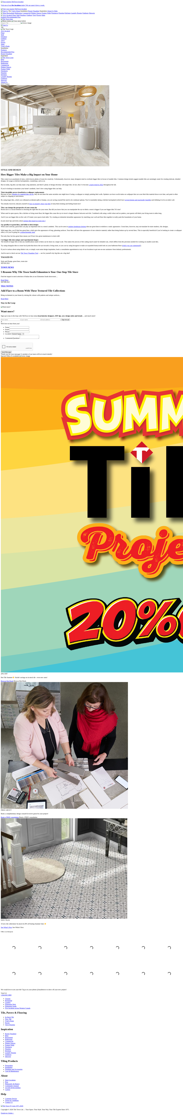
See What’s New (6, 927)
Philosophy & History (12, 1084)
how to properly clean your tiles (40, 204)
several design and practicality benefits (138, 200)
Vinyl (34, 15)
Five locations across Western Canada (17, 1008)
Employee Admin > (7, 1113)
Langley (8, 1002)
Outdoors (85, 13)
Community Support (12, 1086)
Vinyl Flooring (10, 1025)
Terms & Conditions (12, 1100)
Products (4, 17)
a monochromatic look (27, 232)
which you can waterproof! (131, 245)
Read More (4, 280)
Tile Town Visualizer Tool (29, 253)
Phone (7, 332)
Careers (7, 1090)
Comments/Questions (12, 338)
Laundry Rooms (76, 13)
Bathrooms (18, 13)
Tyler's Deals (15, 11)
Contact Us (9, 1102)
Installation (8, 1067)
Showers (92, 13)
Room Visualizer (33, 11)
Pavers (39, 15)
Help (56, 11)
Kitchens (68, 13)
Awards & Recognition (13, 1088)
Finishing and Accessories (13, 1069)
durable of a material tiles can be (23, 194)
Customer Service (11, 1098)
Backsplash (10, 13)
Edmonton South (10, 1006)
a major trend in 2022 (96, 185)
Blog (2, 59)
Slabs (43, 15)
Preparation (9, 1065)
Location (8, 334)
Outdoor (29, 15)
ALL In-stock (7, 15)
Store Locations (10, 1080)
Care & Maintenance (12, 1071)
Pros (6, 1082)
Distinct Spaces (36, 13)
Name (7, 327)
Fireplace (23, 15)
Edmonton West (10, 1004)
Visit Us (5, 11)
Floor (14, 15)
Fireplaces (54, 13)
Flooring (61, 13)
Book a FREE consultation (10, 817)
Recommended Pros (14, 17)
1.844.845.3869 (6, 995)
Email (7, 329)
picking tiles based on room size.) (34, 221)
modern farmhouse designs (77, 226)
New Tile (8, 1019)
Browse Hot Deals (7, 681)
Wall (17, 15)
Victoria (7, 999)
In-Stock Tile (9, 1017)
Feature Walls (46, 13)
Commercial (26, 13)
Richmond (8, 1000)
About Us (50, 11)
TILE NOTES (7, 286)
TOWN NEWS (7, 267)
